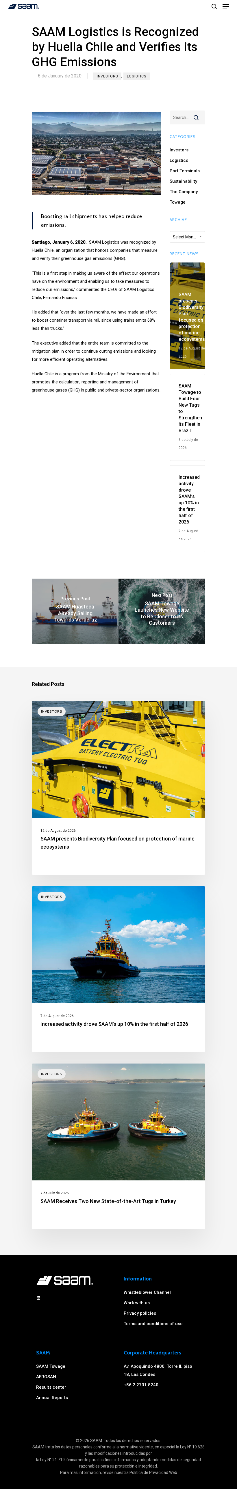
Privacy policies (140, 1313)
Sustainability (183, 181)
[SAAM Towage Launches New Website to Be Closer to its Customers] (161, 611)
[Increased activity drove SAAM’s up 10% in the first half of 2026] (118, 969)
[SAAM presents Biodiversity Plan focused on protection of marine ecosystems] (118, 788)
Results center (51, 1387)
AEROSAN (46, 1376)
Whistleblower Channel (147, 1292)
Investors (107, 76)
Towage (178, 202)
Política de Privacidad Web (153, 1472)
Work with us (137, 1302)
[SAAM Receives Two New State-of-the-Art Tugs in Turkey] (118, 1146)
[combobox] (187, 237)
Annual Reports (52, 1397)
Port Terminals (185, 170)
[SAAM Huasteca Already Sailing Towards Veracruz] (75, 611)
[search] (214, 6)
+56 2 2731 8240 (141, 1384)
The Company (184, 191)
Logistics (136, 76)
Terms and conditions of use (153, 1323)
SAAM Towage (50, 1366)
